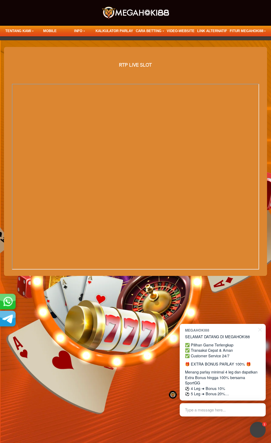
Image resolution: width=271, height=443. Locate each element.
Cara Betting (148, 31)
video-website (181, 31)
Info (78, 31)
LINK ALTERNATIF (212, 31)
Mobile (50, 31)
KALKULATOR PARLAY (114, 31)
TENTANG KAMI (18, 31)
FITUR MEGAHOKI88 (246, 31)
